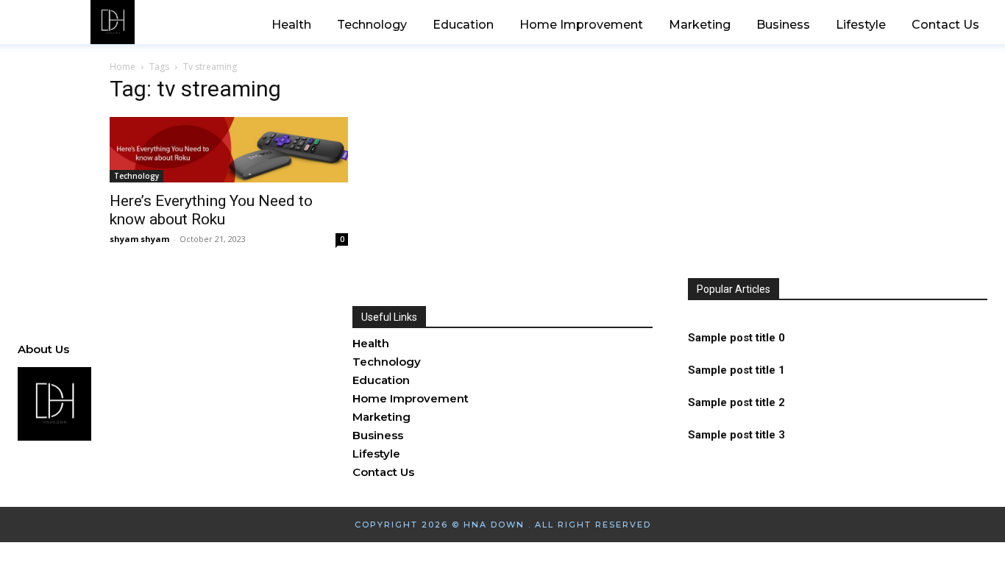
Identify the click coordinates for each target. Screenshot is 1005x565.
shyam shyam (139, 238)
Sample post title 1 (736, 370)
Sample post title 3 (736, 434)
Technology (136, 176)
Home (122, 66)
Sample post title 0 (736, 337)
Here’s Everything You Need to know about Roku (211, 210)
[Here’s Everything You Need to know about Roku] (229, 149)
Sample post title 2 (736, 402)
